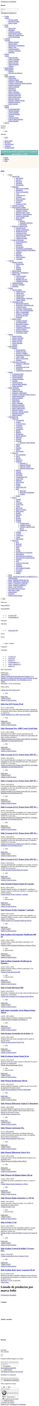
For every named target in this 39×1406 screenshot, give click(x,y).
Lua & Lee (19, 427)
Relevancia (21, 676)
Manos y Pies (12, 47)
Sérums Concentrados (22, 230)
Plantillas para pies (21, 279)
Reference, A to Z (15, 680)
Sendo (18, 549)
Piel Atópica (23, 224)
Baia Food (19, 508)
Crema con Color (21, 204)
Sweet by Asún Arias (22, 563)
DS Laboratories (21, 454)
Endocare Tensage (25, 465)
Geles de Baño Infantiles (15, 119)
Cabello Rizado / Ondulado (24, 298)
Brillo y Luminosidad (22, 312)
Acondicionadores (21, 322)
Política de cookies (6, 1333)
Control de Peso (20, 350)
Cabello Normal (20, 291)
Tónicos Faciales (21, 236)
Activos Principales (14, 37)
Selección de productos (15, 73)
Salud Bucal (12, 88)
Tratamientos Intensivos (23, 327)
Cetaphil (18, 532)
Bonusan (18, 520)
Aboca (18, 501)
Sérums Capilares (21, 326)
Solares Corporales (14, 59)
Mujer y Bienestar (13, 92)
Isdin (17, 489)
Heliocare (19, 480)
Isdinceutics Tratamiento (27, 492)
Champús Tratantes (21, 321)
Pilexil (18, 449)
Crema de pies (20, 278)
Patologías (11, 52)
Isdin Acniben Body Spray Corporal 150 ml (18, 1270)
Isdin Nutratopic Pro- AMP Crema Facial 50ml (19, 728)
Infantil (7, 107)
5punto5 (18, 499)
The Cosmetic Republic (23, 568)
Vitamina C (19, 243)
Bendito (18, 513)
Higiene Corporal (13, 42)
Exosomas (19, 245)
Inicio (2, 171)
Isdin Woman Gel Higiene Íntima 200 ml (16, 1175)
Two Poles (19, 570)
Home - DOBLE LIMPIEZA (17, 585)
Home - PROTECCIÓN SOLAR (18, 580)
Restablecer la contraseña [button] (18, 1404)
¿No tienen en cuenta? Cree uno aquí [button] (12, 1371)
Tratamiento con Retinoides (24, 248)
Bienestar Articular (14, 99)
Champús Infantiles (14, 114)
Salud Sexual (12, 78)
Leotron (18, 422)
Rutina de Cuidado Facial (16, 35)
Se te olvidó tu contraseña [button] (8, 1368)
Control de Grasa (21, 307)
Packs (10, 575)
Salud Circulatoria (13, 87)
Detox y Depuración (22, 358)
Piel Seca (18, 180)
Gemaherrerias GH (21, 477)
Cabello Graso (20, 295)
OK (3, 599)
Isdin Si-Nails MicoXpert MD (12, 988)
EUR (6, 137)
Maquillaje (11, 30)
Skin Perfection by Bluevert (24, 556)
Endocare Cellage (25, 467)
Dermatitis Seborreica (26, 223)
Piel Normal (19, 178)
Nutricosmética (9, 69)
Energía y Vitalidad (21, 353)
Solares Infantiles (13, 64)
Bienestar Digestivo (14, 102)
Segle (17, 547)
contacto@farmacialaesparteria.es (11, 1315)
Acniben (22, 494)
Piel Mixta (19, 183)
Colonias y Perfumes (14, 51)
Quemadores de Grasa (22, 367)
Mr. (4, 1387)
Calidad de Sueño (13, 80)
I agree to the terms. (9, 1397)
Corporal (7, 40)
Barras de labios (20, 199)
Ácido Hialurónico (21, 242)
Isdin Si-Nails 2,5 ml (8, 1222)
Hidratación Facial (21, 231)
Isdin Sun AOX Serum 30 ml (12, 704)
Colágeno (19, 252)
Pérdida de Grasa (21, 351)
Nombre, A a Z (29, 676)
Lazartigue (19, 425)
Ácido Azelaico (20, 257)
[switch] (4, 1398)
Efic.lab (18, 458)
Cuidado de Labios (21, 238)
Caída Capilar (20, 357)
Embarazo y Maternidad (15, 81)
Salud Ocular (12, 90)
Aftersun (11, 66)
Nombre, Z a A (5, 678)
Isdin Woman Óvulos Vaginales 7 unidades (17, 910)
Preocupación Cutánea (15, 33)
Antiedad (18, 360)
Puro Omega (19, 451)
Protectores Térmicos (22, 331)
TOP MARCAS (13, 417)
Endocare (19, 461)
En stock (12, 615)
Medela (18, 430)
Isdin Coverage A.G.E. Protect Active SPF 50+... (19, 755)
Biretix (18, 516)
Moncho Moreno (21, 436)
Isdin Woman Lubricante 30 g (12, 1128)
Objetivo (11, 71)
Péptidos (18, 254)
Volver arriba (5, 1282)
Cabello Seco (20, 293)
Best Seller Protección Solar (16, 588)
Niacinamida (19, 247)
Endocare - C (24, 463)
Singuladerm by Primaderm (24, 552)
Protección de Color (22, 315)
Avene (18, 506)
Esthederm (19, 473)
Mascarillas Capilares (22, 324)
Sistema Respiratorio (14, 85)
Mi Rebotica (19, 434)
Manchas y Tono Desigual (24, 214)
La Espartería (20, 420)
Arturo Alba (19, 504)
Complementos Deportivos (24, 370)
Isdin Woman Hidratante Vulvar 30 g (15, 1152)
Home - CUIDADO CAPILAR (17, 583)
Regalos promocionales (15, 595)
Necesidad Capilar (13, 21)
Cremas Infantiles (13, 112)
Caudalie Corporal (25, 525)
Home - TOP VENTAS (15, 587)
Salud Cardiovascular (14, 97)
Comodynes (19, 535)
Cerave (18, 537)
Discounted (13, 630)
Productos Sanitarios (14, 93)
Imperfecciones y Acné (23, 212)
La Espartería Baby (14, 109)
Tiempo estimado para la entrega (10, 1323)
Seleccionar (5, 674)
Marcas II (15, 453)
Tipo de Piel (12, 28)
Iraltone (18, 485)
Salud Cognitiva (13, 104)
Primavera (11, 594)
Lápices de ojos (20, 195)
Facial (6, 26)
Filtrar (3, 681)
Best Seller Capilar (14, 590)
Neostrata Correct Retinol (27, 442)
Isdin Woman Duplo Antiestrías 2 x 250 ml (17, 1198)
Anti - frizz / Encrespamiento (24, 310)
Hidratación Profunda (22, 303)
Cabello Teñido (20, 300)
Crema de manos (21, 276)
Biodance (19, 515)
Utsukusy (19, 571)
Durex (18, 456)
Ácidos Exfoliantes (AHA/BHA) (26, 250)
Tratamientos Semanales (23, 235)
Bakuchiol (19, 255)
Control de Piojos (13, 118)
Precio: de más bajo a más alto (19, 678)
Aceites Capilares (21, 329)
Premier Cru (23, 530)
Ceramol (18, 534)
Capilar (7, 18)
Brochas (18, 202)
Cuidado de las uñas (22, 281)
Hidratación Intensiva (22, 209)
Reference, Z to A (26, 680)
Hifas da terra (20, 482)
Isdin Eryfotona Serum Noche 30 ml (15, 1056)
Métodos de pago (6, 1326)
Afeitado (18, 269)
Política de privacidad (7, 1329)
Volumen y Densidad (22, 314)
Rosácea (22, 221)
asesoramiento (12, 592)
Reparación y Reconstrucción (25, 305)
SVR (17, 561)
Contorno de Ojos (21, 233)
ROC (17, 542)
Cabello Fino (20, 296)
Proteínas (18, 365)
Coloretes (19, 197)
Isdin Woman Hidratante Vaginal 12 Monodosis (19, 1103)
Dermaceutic (19, 539)
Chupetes (11, 116)
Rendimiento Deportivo (23, 355)
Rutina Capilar (12, 23)
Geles (17, 266)
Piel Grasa (19, 181)
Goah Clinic (19, 479)
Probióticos (19, 369)
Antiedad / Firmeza (21, 211)
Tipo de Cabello (13, 20)
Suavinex (18, 559)
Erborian (18, 472)
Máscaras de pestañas (22, 188)
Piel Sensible (20, 185)
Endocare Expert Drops (27, 468)
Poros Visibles (20, 217)
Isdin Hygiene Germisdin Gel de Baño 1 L (17, 1033)
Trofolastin (19, 566)
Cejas (17, 193)
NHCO (18, 444)
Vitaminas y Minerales (22, 363)
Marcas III (15, 418)
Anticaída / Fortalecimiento (24, 309)
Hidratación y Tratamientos (16, 45)
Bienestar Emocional (14, 95)
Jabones (18, 267)
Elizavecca (19, 460)
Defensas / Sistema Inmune (16, 100)
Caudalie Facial (24, 523)
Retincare (19, 544)
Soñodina (19, 564)
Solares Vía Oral (13, 63)
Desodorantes (20, 264)
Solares (7, 56)
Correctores (19, 200)
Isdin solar (23, 491)
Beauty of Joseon (21, 509)
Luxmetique (19, 429)
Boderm (18, 518)
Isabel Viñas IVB (21, 487)
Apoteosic (19, 503)
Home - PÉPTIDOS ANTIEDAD (18, 582)
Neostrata (19, 441)
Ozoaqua (18, 448)
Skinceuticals (20, 554)
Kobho (18, 496)
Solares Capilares (13, 61)
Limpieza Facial (20, 228)
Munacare (19, 437)
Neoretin (18, 439)
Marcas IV (15, 540)
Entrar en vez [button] (5, 1404)
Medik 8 (18, 432)
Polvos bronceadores (22, 192)
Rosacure (18, 546)
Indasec (18, 484)
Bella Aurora (20, 511)
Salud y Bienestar (10, 76)
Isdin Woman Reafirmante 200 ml (14, 1081)
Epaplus (18, 470)
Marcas (14, 497)
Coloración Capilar (21, 333)
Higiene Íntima (12, 44)
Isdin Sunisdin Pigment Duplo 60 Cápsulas (17, 884)
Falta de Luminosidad (22, 216)
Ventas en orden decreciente (9, 676)
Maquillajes (19, 190)
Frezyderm (19, 475)
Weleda (18, 573)
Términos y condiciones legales (10, 1336)
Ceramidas (19, 259)
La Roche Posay (21, 424)
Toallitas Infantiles (13, 111)
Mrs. (9, 1387)
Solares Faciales (13, 57)
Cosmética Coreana (14, 32)
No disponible (13, 617)
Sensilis (18, 551)
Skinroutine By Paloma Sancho (25, 558)
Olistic (18, 446)
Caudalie (18, 521)
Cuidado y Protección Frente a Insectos (20, 83)
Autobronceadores (13, 49)
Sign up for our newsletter (11, 1399)
